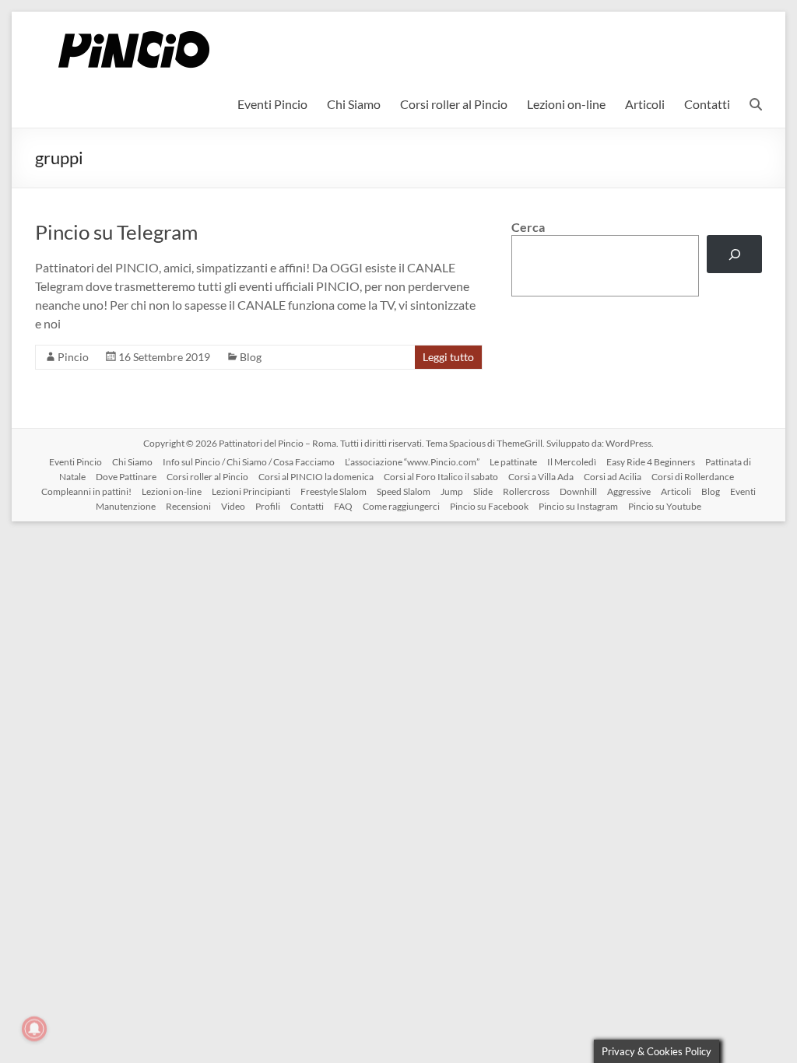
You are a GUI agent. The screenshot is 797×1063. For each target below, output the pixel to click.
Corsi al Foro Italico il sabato (441, 476)
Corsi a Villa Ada (541, 476)
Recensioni (188, 506)
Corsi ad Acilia (612, 476)
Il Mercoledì (571, 462)
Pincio (73, 356)
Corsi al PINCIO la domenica (316, 476)
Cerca (528, 226)
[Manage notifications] (34, 1028)
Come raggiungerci (401, 506)
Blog (251, 356)
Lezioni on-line (566, 103)
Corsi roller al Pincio (453, 103)
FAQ (343, 506)
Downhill (578, 491)
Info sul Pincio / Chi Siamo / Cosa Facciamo (249, 462)
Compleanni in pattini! (86, 491)
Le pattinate (513, 462)
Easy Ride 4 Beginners (650, 462)
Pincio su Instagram (578, 506)
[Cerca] (734, 254)
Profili (267, 506)
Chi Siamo (354, 103)
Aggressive (629, 491)
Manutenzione (126, 506)
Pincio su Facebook (489, 506)
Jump (452, 491)
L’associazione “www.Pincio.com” (412, 462)
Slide (483, 491)
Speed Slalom (403, 491)
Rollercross (526, 491)
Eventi (743, 491)
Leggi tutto (448, 356)
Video (233, 506)
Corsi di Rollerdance (692, 476)
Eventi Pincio (272, 103)
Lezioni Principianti (251, 491)
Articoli (645, 103)
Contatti (707, 103)
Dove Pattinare (126, 476)
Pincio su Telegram (116, 231)
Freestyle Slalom (333, 491)
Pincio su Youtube (664, 506)
